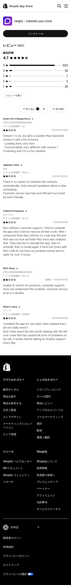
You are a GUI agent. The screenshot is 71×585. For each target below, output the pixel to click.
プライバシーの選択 (15, 574)
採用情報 (42, 468)
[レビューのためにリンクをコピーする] (32, 118)
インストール (36, 33)
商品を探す (9, 396)
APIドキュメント (13, 468)
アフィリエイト (46, 495)
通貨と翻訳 (43, 437)
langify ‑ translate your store (33, 21)
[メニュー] (66, 6)
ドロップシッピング (49, 389)
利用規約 (8, 546)
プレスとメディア (47, 481)
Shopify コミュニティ (16, 475)
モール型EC (44, 396)
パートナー (43, 488)
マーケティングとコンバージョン (17, 425)
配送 (39, 430)
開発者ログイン (12, 537)
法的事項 (42, 502)
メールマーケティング (50, 416)
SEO (39, 423)
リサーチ (8, 481)
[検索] (59, 6)
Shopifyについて (47, 461)
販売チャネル (11, 389)
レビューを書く (14, 95)
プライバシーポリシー (16, 555)
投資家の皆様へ (46, 475)
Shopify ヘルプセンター (17, 461)
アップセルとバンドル (50, 409)
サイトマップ (11, 564)
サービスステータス (49, 509)
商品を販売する (12, 403)
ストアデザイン (12, 416)
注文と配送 (9, 409)
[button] (44, 109)
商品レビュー (45, 403)
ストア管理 (9, 434)
